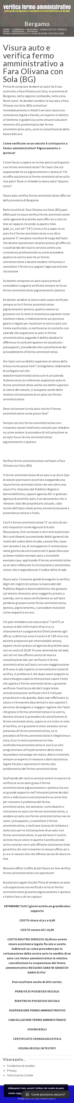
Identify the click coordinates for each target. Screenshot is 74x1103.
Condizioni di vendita (21, 1066)
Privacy (12, 1070)
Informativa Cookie (20, 1075)
